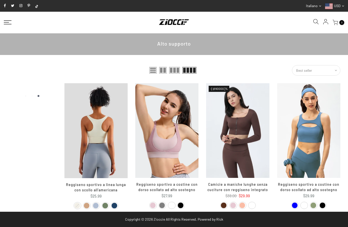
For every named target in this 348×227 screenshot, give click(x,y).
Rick (219, 219)
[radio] (77, 205)
